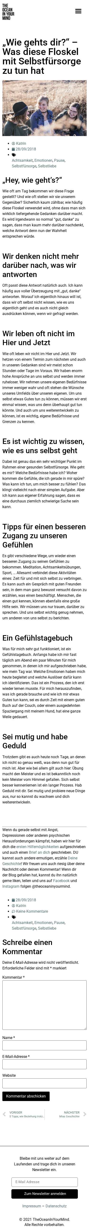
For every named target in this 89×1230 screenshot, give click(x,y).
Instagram (10, 886)
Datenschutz (56, 1206)
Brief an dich (39, 852)
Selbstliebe (47, 166)
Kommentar (13, 977)
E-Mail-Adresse (16, 1057)
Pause (59, 160)
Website (9, 1075)
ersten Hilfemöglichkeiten (37, 847)
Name (8, 1038)
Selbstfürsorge (24, 166)
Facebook (61, 880)
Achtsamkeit (22, 160)
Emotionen (43, 160)
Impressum (31, 1206)
